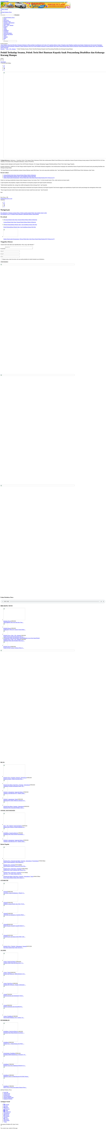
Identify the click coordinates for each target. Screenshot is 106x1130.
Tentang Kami (6, 1093)
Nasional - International (21, 777)
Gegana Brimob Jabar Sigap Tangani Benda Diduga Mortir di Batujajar (62, 46)
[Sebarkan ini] (4, 65)
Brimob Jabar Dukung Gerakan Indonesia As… (14, 827)
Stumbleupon (8, 1111)
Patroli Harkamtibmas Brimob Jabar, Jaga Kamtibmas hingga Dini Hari (19, 176)
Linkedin (7, 1119)
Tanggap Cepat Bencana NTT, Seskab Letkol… (14, 793)
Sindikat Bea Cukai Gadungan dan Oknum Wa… (14, 870)
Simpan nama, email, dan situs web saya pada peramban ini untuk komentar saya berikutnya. (23, 259)
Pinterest (7, 1107)
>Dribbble (7, 1116)
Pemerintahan (35, 861)
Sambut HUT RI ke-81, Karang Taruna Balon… (14, 629)
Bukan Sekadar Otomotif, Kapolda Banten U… (14, 925)
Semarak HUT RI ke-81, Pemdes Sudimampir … (14, 984)
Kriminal (13, 777)
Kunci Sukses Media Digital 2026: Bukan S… (14, 877)
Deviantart (7, 1120)
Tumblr (6, 1110)
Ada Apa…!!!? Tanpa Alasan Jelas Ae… (12, 873)
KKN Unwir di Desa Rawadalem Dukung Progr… (15, 1087)
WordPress (7, 1113)
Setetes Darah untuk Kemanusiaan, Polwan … (14, 636)
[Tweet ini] (4, 67)
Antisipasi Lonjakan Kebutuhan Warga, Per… (13, 786)
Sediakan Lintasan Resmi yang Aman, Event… (14, 903)
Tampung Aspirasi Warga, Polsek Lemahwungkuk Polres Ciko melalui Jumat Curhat (24, 212)
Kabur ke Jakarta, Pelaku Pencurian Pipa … (13, 779)
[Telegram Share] (4, 68)
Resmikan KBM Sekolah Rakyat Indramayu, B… (14, 1054)
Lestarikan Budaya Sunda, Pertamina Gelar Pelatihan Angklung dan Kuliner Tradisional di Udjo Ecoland (73, 45)
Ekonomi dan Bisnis (8, 784)
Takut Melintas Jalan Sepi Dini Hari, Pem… (13, 622)
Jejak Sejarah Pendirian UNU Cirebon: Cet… (13, 1017)
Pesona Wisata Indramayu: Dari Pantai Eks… (13, 862)
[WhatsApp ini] (4, 70)
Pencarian (17, 15)
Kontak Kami (6, 1095)
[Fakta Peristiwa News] (6, 12)
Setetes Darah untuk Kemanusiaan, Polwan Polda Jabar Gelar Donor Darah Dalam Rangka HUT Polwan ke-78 (28, 177)
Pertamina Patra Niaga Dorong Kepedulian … (13, 834)
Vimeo (6, 1117)
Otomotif (5, 891)
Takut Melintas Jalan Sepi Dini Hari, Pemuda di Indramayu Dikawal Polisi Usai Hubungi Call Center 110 (25, 45)
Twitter (6, 1106)
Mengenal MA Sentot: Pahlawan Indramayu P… (14, 800)
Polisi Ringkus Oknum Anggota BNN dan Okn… (14, 866)
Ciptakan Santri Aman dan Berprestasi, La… (13, 962)
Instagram (7, 1114)
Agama (5, 961)
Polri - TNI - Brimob (16, 635)
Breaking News (7, 621)
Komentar (3, 248)
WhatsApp (7, 1108)
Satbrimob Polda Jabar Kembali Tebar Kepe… (14, 640)
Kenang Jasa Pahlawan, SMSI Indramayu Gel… (14, 973)
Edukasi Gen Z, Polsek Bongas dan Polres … (13, 1043)
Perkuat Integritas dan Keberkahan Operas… (13, 995)
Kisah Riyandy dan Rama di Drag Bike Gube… (14, 936)
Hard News (16, 784)
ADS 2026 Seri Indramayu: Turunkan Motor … (14, 914)
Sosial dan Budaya (19, 792)
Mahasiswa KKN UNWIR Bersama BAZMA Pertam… (16, 1076)
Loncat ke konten (5, 1)
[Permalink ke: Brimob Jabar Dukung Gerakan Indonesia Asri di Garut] (14, 824)
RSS (6, 1121)
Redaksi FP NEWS (7, 1098)
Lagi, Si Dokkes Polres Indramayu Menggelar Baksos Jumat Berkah (20, 214)
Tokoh (16, 799)
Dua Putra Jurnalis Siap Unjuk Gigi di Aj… (13, 947)
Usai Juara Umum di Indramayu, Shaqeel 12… (14, 893)
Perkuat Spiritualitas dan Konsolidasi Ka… (13, 1006)
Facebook (7, 1104)
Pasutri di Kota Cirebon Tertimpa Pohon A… (13, 647)
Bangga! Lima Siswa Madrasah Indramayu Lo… (14, 1065)
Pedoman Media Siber (8, 1097)
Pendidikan (6, 833)
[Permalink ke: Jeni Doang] (2, 60)
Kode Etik (5, 1092)
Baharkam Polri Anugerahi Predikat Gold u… (13, 807)
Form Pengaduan (7, 1096)
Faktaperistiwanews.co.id (6, 198)
